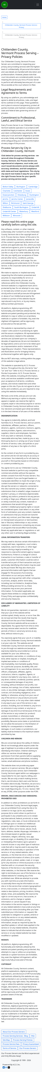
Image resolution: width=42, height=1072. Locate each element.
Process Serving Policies (23, 1040)
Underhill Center (9, 211)
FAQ (32, 1036)
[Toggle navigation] (38, 4)
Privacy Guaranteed (31, 1044)
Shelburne (7, 207)
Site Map (6, 1040)
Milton (5, 203)
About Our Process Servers (14, 1032)
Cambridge (32, 186)
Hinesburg (22, 195)
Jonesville (30, 199)
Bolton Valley (8, 186)
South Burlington (21, 207)
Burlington (20, 186)
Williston (6, 215)
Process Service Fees (11, 1044)
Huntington (34, 195)
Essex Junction (8, 195)
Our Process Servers (27, 1048)
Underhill (35, 207)
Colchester (18, 191)
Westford (35, 211)
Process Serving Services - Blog (15, 1036)
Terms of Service (9, 1048)
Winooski (16, 215)
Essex (28, 191)
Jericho (5, 199)
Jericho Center (17, 199)
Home (4, 17)
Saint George (28, 203)
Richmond (15, 203)
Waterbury (23, 211)
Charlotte (6, 191)
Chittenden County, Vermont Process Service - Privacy (21, 26)
